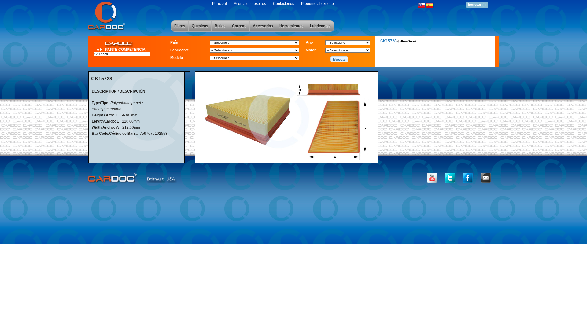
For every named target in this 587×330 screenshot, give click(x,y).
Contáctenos (283, 4)
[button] (339, 59)
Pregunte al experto (317, 4)
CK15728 (398, 41)
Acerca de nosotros (250, 4)
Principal (219, 4)
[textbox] (122, 54)
